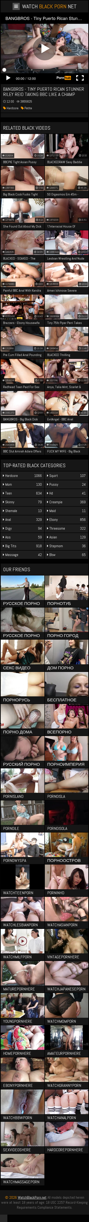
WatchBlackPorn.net (32, 1197)
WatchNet (49, 6)
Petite (28, 108)
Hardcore (12, 108)
